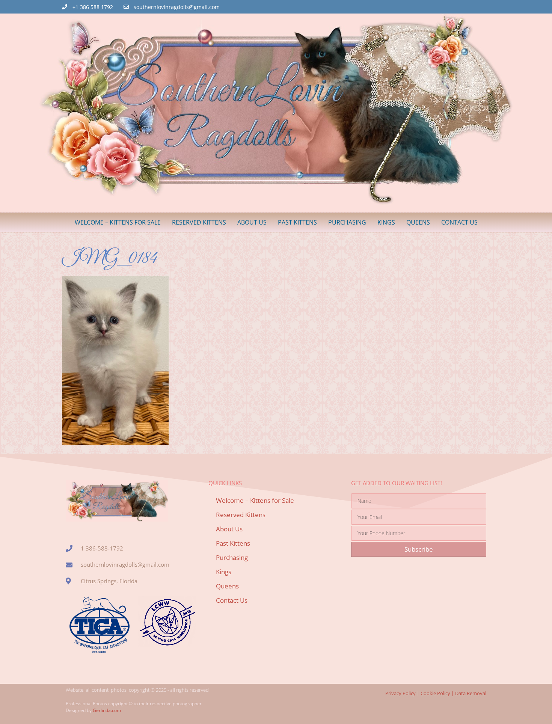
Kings (386, 222)
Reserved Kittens (199, 222)
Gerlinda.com (107, 710)
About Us (252, 222)
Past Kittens (297, 222)
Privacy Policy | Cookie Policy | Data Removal (435, 693)
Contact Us (459, 222)
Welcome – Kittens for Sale (118, 222)
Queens (418, 222)
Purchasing (347, 222)
